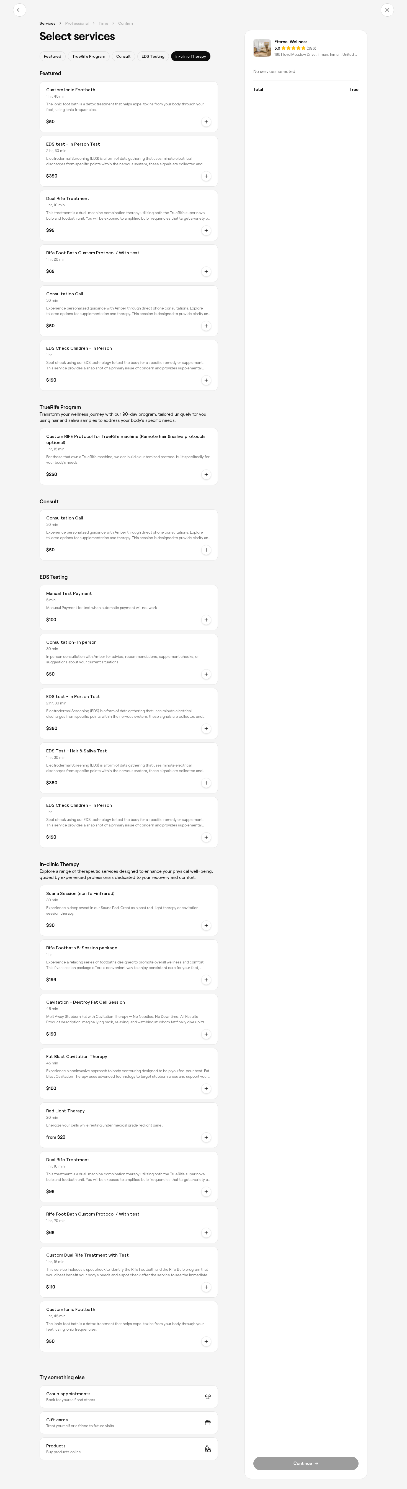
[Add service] (206, 272)
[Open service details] (206, 122)
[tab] (53, 56)
